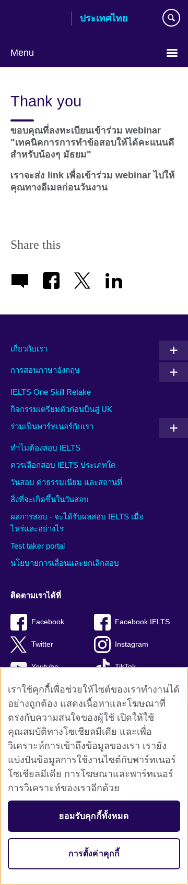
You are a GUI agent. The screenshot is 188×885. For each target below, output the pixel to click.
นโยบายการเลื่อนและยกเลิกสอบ (64, 563)
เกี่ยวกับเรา (29, 348)
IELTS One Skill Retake (50, 391)
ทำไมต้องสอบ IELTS (45, 447)
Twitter (42, 644)
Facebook (47, 622)
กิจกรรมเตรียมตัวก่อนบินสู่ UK (61, 409)
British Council (37, 19)
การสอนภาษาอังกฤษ (45, 370)
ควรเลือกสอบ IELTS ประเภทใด (63, 464)
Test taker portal (37, 545)
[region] (94, 776)
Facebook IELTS (142, 622)
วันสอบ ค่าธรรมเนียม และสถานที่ (66, 482)
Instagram (131, 644)
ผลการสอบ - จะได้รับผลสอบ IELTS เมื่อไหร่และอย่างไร (77, 522)
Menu (22, 52)
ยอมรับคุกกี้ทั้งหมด (93, 815)
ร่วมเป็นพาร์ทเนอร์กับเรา (51, 426)
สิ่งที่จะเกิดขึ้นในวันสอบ (49, 499)
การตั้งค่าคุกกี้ (94, 853)
